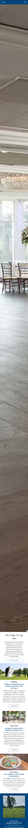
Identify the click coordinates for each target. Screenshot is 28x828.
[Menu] (25, 2)
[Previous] (2, 318)
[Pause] (27, 631)
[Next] (26, 318)
